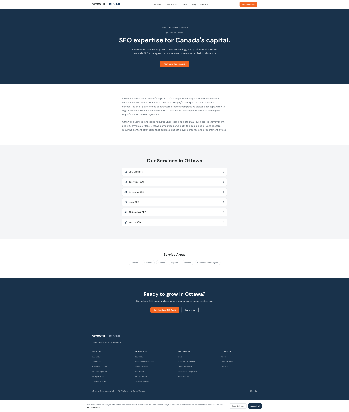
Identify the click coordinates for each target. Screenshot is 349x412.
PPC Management (100, 371)
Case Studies (171, 4)
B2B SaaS (139, 357)
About (185, 4)
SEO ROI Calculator (186, 361)
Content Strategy (100, 381)
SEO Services (97, 357)
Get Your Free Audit (174, 63)
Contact (204, 4)
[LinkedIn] (251, 390)
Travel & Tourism (142, 381)
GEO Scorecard (185, 366)
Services (157, 4)
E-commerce (141, 376)
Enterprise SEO (98, 376)
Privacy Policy (93, 407)
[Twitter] (256, 390)
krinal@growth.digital (104, 391)
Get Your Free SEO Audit (165, 310)
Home (163, 27)
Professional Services (144, 361)
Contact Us (190, 310)
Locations (173, 27)
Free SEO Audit (248, 4)
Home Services (141, 366)
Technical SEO (98, 361)
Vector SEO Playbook (187, 371)
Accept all (255, 406)
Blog (194, 4)
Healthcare (139, 371)
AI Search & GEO (99, 366)
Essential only (238, 406)
